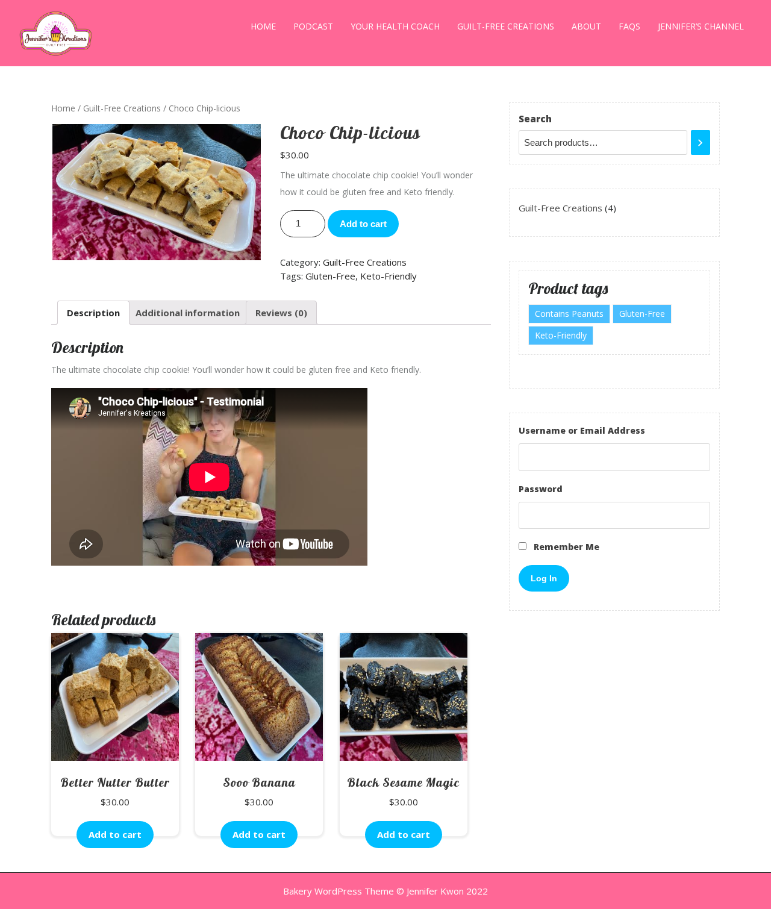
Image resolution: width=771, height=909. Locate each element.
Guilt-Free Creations (505, 26)
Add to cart (363, 224)
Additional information (188, 313)
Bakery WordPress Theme (338, 891)
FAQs (629, 26)
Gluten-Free (330, 276)
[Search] (700, 142)
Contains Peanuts (569, 313)
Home (263, 26)
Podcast (313, 26)
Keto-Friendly (388, 276)
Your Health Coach (395, 26)
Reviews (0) (281, 313)
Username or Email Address (582, 430)
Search (535, 119)
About (586, 26)
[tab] (93, 313)
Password (541, 489)
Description (93, 313)
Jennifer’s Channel (701, 26)
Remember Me (565, 546)
